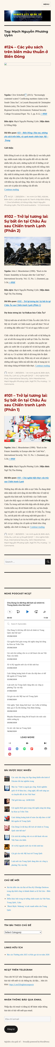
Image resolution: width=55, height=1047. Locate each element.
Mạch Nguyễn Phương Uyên (16, 381)
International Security (18, 378)
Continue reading (11, 189)
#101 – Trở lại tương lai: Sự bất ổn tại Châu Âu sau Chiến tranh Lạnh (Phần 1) (25, 402)
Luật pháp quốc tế (21, 199)
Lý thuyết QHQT (26, 375)
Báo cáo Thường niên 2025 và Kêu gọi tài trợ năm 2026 (28, 955)
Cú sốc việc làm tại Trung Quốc (19, 728)
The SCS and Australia (26, 205)
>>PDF (44, 114)
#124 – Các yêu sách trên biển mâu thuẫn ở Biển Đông (26, 52)
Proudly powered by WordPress (36, 1042)
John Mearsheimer (37, 378)
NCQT (10, 196)
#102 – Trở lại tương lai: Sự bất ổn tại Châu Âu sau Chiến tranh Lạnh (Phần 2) (26, 223)
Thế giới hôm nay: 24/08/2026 (23, 800)
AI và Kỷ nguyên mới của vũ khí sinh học (23, 665)
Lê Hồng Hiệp (26, 202)
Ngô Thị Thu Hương (38, 381)
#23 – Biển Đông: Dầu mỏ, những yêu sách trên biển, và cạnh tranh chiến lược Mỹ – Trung (26, 136)
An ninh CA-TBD (34, 196)
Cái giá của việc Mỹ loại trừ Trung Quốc (22, 696)
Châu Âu (8, 375)
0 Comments (44, 205)
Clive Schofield (13, 202)
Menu (46, 4)
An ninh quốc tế (33, 373)
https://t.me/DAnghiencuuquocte (21, 985)
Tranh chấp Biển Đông (40, 199)
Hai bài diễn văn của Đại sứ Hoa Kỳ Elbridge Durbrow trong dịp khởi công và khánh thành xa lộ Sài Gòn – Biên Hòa (28, 891)
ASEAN (45, 196)
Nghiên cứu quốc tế (12, 1042)
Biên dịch (8, 199)
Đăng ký (11, 1029)
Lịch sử (16, 375)
